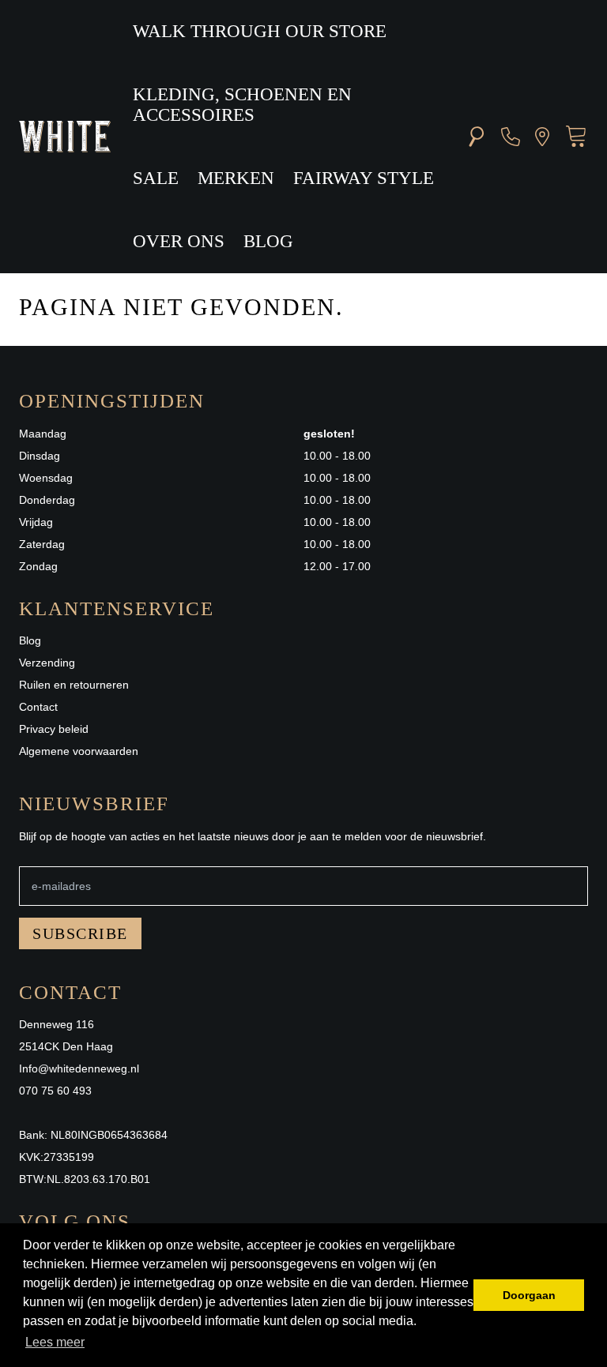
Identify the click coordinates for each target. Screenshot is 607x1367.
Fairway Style (363, 178)
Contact (38, 706)
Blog (268, 241)
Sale (156, 178)
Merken (236, 178)
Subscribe (80, 933)
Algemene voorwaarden (78, 751)
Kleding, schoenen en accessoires (242, 104)
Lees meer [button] (55, 1342)
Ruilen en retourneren (74, 684)
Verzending (47, 662)
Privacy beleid (54, 729)
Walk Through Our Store (259, 31)
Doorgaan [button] (529, 1295)
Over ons (178, 241)
